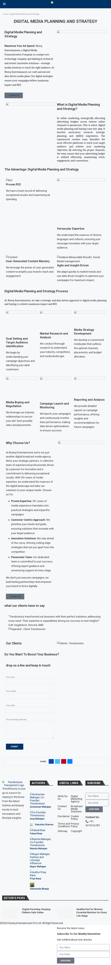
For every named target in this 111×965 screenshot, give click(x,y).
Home (5, 14)
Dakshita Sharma (44, 824)
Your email (10, 705)
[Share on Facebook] (51, 761)
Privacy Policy (75, 825)
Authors (38, 783)
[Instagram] (21, 826)
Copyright (76, 831)
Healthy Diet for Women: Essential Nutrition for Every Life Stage (91, 912)
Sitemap (62, 831)
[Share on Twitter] (57, 761)
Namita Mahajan (38, 848)
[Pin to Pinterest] (63, 761)
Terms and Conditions (64, 825)
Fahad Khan (36, 833)
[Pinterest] (13, 826)
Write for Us (63, 797)
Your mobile (11, 691)
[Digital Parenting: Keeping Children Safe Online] (10, 913)
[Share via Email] (69, 761)
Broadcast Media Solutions (77, 809)
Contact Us (62, 807)
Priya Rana (35, 878)
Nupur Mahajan (38, 866)
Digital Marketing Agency (76, 799)
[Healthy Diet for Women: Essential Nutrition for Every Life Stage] (65, 913)
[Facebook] (5, 826)
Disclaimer (64, 816)
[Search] (106, 4)
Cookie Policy (75, 817)
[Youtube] (5, 834)
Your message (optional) (16, 720)
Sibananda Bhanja (39, 888)
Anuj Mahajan (37, 818)
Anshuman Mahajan (40, 806)
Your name (10, 677)
